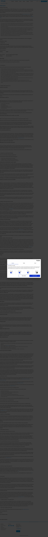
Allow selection (24, 275)
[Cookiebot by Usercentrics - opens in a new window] (36, 260)
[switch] (20, 272)
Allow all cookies (35, 275)
